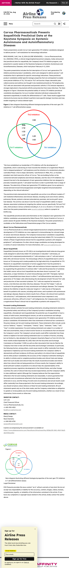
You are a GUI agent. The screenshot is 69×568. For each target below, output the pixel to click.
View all (64, 3)
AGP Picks (6, 3)
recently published (37, 209)
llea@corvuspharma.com (12, 410)
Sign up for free (19, 559)
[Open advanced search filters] (59, 24)
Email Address (10, 551)
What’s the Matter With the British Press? (23, 3)
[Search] (55, 24)
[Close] (35, 529)
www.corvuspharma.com (52, 245)
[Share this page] (64, 24)
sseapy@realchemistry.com (13, 424)
